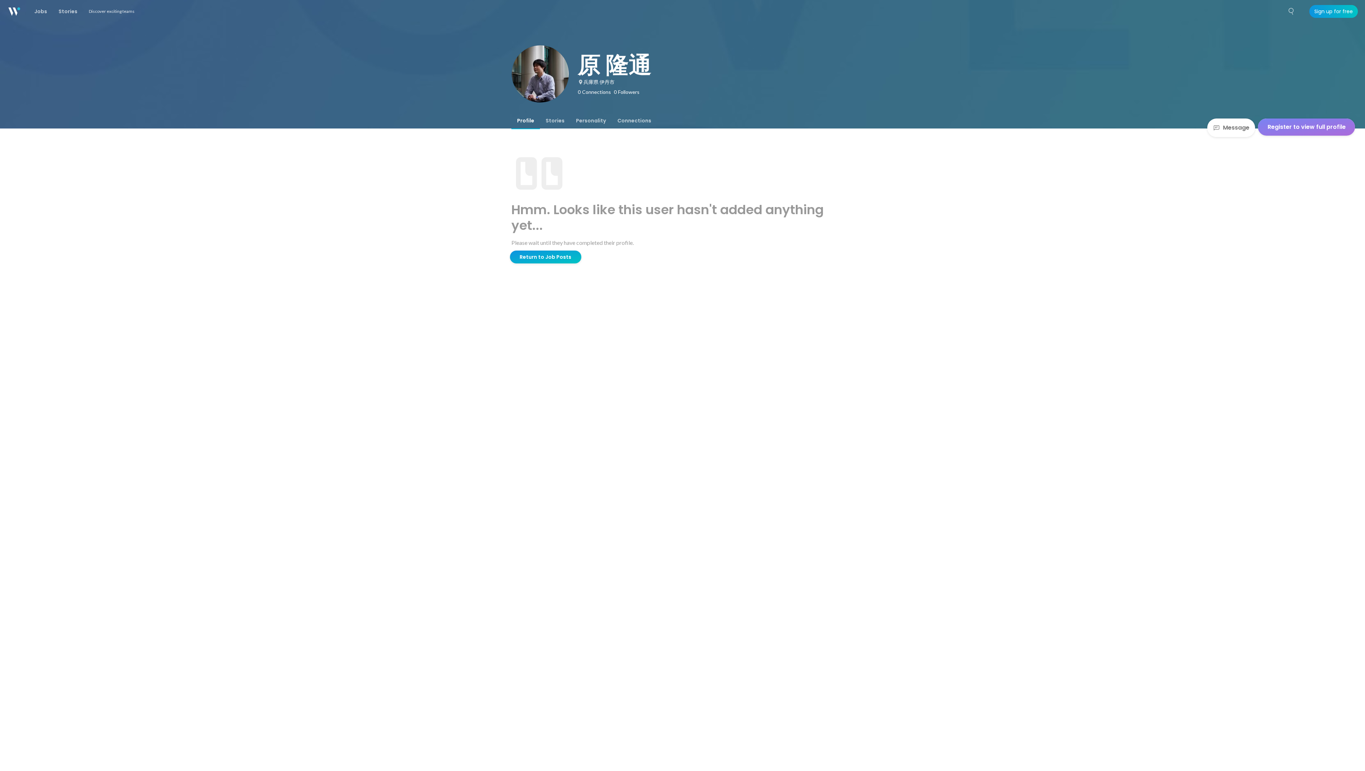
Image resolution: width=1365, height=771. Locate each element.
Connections (634, 120)
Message (1236, 128)
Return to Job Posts (545, 257)
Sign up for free (1333, 11)
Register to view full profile (1307, 127)
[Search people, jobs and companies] (1291, 11)
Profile (525, 120)
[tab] (525, 120)
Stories (555, 120)
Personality (591, 120)
